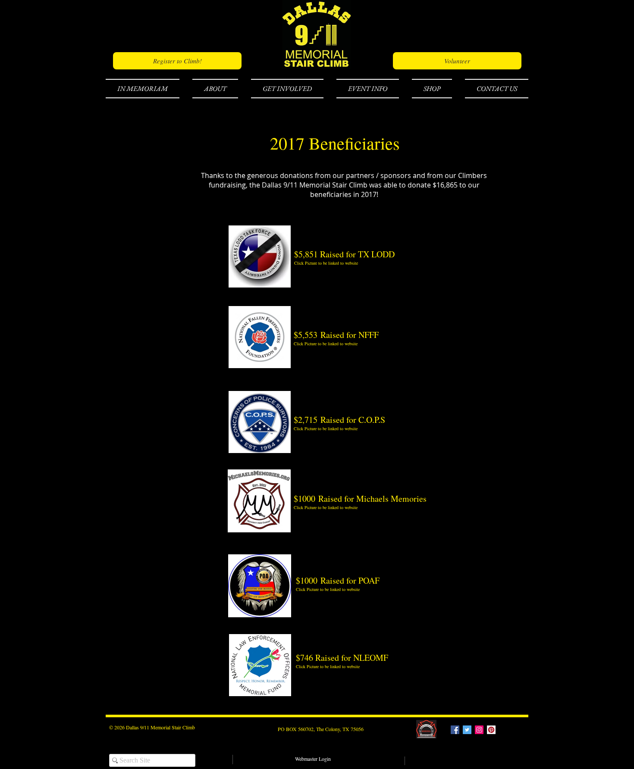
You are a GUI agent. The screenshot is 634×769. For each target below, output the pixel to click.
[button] (146, 88)
